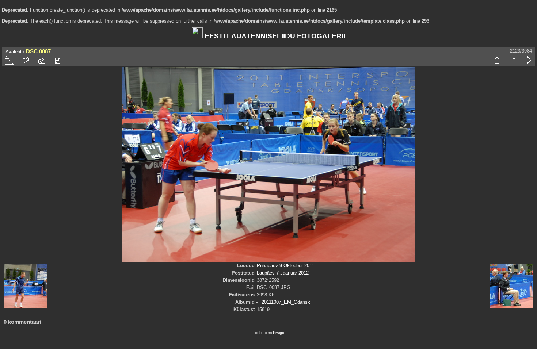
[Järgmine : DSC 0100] (527, 60)
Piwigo (278, 332)
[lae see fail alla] (57, 60)
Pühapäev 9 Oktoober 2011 (285, 265)
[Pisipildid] (496, 60)
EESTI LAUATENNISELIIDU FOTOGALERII (274, 36)
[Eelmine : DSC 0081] (512, 60)
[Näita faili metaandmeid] (41, 60)
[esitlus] (26, 60)
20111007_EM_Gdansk (286, 302)
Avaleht (13, 51)
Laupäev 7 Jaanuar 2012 (283, 273)
